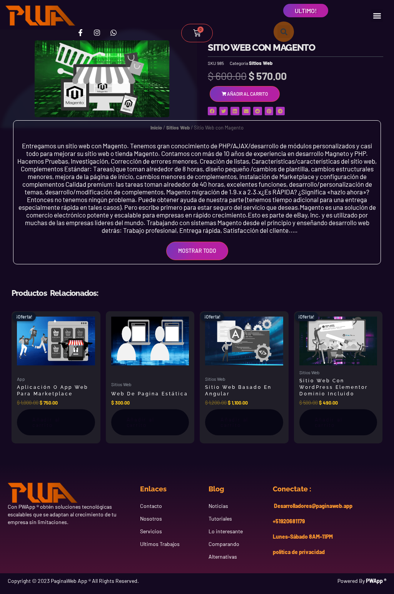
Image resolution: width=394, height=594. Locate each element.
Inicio (156, 127)
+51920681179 (289, 521)
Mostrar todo (197, 250)
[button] (377, 15)
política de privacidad (299, 552)
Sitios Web (260, 63)
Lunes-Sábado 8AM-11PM (303, 536)
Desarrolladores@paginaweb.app (312, 506)
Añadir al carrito (46, 422)
